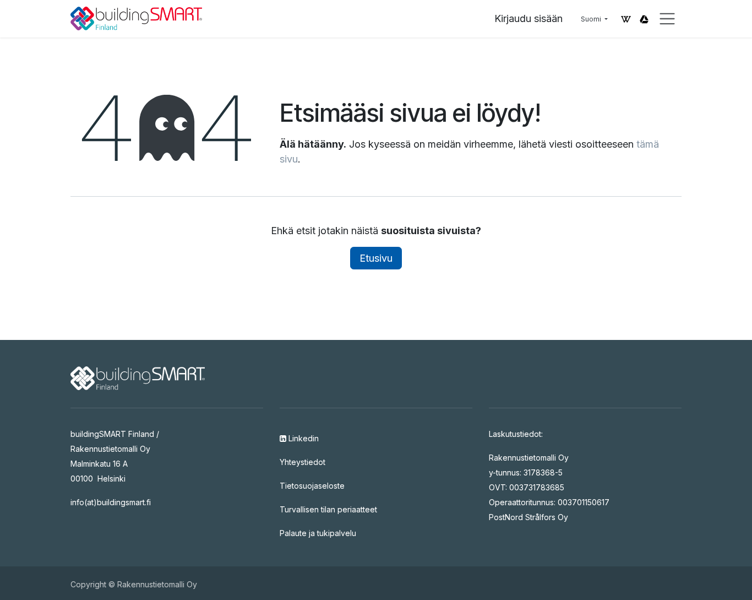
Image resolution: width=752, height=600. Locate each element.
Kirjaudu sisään (528, 18)
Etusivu (376, 258)
